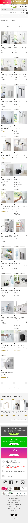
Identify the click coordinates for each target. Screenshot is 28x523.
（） (21, 106)
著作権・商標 (10, 502)
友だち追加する (14, 444)
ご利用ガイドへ (9, 476)
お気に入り (23, 6)
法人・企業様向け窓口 (17, 504)
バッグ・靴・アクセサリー (13, 12)
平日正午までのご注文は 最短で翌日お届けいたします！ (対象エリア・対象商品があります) (13, 461)
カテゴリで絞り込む (14, 387)
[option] (6, 407)
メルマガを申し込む (14, 433)
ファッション (3, 12)
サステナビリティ (16, 506)
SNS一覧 (10, 508)
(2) (18, 184)
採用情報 (9, 506)
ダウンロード (14, 455)
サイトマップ (17, 502)
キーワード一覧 (17, 508)
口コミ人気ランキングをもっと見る (19, 420)
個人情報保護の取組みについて (14, 500)
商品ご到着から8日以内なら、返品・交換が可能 (15, 471)
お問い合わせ (14, 510)
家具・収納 (22, 12)
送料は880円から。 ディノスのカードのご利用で (15, 466)
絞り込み (21, 26)
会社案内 (8, 504)
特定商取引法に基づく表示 (14, 498)
